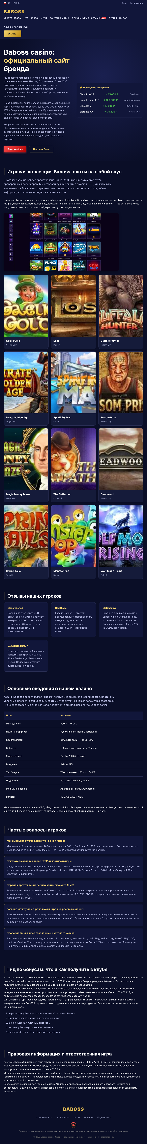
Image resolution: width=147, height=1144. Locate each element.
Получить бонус (41, 149)
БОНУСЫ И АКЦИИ (59, 18)
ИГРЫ (44, 18)
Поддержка (104, 1117)
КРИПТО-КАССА (12, 18)
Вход (124, 3)
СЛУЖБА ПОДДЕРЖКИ (16, 27)
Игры (77, 1117)
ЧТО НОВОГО (31, 18)
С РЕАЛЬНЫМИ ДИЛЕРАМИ (88, 18)
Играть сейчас (15, 149)
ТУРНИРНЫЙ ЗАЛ (118, 18)
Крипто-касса (44, 1117)
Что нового (63, 1117)
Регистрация (136, 3)
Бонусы (88, 1117)
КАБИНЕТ (12, 33)
